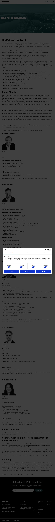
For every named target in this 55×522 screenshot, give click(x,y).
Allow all (43, 271)
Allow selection (27, 271)
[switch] (21, 267)
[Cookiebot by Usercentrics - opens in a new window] (46, 250)
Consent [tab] (11, 252)
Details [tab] (27, 252)
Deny (12, 271)
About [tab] (43, 252)
